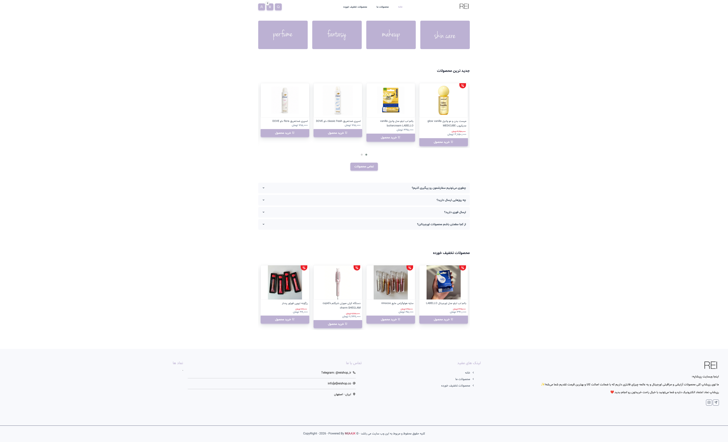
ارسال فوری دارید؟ (455, 212)
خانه (400, 7)
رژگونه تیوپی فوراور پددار (295, 303)
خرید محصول (442, 142)
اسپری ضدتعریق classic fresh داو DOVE (338, 121)
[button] (366, 155)
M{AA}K (350, 434)
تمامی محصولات (364, 167)
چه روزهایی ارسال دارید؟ (451, 200)
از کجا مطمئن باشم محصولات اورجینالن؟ (441, 224)
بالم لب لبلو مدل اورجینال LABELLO (446, 303)
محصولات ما (383, 7)
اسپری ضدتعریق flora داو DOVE (290, 121)
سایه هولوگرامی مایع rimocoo (397, 303)
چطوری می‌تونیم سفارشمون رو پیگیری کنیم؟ (439, 188)
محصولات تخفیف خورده (355, 7)
